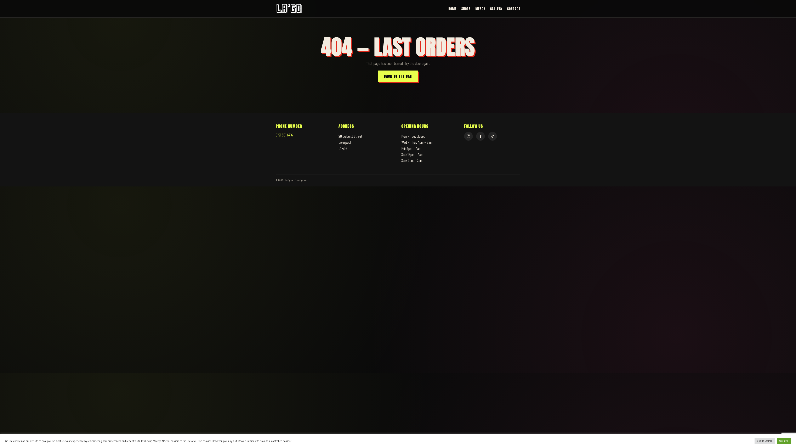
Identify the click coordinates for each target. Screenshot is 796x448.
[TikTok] (492, 136)
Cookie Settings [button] (764, 440)
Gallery (496, 8)
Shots (466, 8)
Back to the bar (398, 76)
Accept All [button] (783, 440)
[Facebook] (480, 136)
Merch (480, 8)
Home (452, 8)
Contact (513, 8)
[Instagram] (468, 136)
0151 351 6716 (284, 135)
